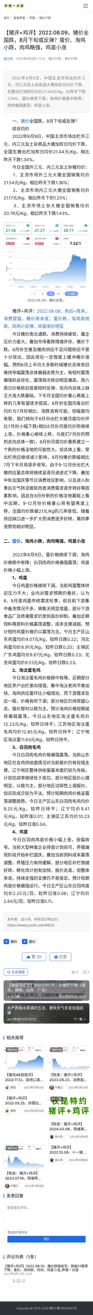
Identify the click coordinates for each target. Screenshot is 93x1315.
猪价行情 (54, 58)
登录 (10, 1232)
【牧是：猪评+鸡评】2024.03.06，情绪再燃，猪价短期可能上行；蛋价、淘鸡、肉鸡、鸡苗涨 (66, 1126)
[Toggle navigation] (86, 6)
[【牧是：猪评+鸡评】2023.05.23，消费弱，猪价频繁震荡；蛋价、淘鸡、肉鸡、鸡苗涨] (68, 1058)
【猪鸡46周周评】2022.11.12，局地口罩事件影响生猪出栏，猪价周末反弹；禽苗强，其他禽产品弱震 (24, 1077)
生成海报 (17, 972)
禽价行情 (71, 58)
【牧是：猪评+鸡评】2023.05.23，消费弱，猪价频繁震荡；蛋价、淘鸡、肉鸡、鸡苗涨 (68, 1077)
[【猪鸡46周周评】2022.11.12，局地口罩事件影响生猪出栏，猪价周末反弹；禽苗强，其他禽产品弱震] (24, 1058)
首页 (6, 18)
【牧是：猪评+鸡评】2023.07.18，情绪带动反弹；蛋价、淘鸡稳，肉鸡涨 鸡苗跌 (23, 1176)
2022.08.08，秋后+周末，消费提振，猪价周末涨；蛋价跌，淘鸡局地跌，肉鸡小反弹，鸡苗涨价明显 (46, 319)
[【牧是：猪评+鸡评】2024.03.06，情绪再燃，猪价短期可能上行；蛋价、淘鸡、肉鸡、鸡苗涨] (68, 1107)
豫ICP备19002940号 (63, 1308)
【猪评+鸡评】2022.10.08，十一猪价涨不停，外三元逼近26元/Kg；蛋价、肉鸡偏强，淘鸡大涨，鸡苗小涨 (67, 1150)
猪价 (25, 121)
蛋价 (16, 541)
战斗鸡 (8, 58)
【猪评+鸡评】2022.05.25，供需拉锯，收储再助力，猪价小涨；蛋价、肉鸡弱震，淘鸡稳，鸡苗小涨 (23, 1101)
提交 (46, 1239)
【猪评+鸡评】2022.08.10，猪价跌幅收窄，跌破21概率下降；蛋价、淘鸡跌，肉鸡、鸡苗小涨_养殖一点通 (46, 1268)
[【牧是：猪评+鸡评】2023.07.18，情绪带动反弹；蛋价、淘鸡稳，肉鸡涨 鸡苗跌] (24, 1156)
